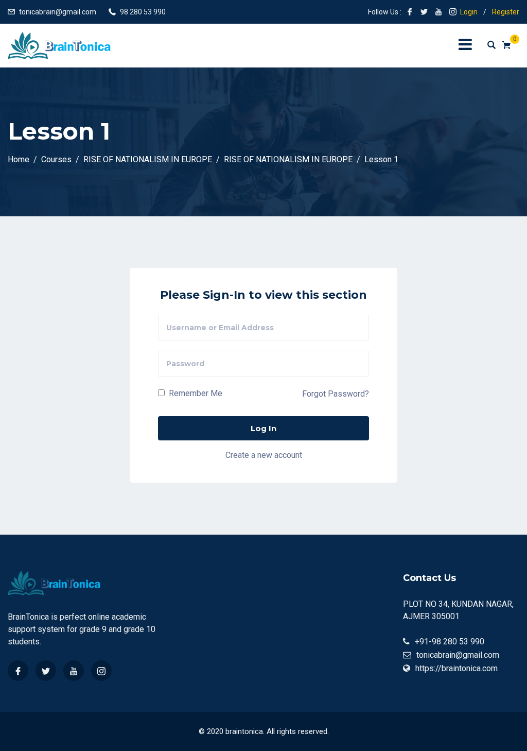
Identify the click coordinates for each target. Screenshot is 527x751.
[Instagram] (101, 670)
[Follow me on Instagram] (452, 12)
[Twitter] (46, 670)
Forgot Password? (335, 394)
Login (469, 12)
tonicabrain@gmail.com (57, 12)
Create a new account (263, 455)
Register (505, 12)
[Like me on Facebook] (409, 12)
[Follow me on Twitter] (424, 12)
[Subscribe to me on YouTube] (438, 12)
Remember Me (194, 393)
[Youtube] (73, 670)
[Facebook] (18, 670)
